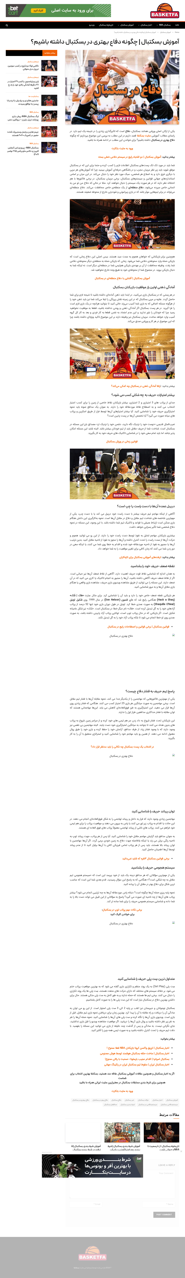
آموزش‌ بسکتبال (172, 1100)
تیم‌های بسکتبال (33, 62)
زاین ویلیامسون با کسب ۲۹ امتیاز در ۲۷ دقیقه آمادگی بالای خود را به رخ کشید (23, 85)
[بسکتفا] (164, 10)
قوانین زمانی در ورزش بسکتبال (122, 442)
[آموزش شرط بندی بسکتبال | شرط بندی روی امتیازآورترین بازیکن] (122, 1132)
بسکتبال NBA (165, 25)
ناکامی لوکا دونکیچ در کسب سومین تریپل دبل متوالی (23, 68)
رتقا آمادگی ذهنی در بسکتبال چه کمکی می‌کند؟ (135, 386)
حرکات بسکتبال (143, 1100)
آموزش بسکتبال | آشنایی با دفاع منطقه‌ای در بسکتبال (122, 278)
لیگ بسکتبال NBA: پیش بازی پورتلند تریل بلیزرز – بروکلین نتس (23, 118)
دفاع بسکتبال (116, 1100)
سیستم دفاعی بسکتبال (169, 1104)
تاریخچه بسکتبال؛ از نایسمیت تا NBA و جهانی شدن (163, 1148)
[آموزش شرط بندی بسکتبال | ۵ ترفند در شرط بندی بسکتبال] (83, 1132)
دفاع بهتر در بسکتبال (100, 1100)
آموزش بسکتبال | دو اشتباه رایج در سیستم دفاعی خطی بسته (129, 157)
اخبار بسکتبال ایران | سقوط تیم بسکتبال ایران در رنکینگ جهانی (136, 1065)
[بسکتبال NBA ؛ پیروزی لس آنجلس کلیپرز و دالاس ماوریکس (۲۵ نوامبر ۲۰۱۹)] (49, 147)
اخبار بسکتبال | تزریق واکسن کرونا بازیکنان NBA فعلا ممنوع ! (138, 1048)
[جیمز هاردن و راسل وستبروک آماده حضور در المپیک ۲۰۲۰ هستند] (49, 131)
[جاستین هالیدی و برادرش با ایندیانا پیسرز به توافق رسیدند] (49, 100)
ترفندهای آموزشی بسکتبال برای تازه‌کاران (140, 557)
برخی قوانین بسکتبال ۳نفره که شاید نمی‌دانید (145, 859)
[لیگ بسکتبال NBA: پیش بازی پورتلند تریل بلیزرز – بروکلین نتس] (49, 116)
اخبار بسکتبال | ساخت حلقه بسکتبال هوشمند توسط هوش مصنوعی (134, 1053)
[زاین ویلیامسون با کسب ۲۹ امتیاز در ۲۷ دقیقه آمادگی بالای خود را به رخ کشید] (49, 81)
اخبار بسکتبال (146, 25)
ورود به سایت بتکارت (122, 148)
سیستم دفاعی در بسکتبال (147, 1104)
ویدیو (91, 25)
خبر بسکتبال (129, 1100)
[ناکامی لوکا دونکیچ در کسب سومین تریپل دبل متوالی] (49, 65)
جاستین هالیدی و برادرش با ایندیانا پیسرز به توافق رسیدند (23, 102)
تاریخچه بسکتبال (106, 25)
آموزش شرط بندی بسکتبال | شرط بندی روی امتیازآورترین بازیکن (124, 1148)
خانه (177, 25)
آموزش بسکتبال (127, 25)
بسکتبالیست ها (33, 96)
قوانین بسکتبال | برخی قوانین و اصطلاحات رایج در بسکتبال (138, 627)
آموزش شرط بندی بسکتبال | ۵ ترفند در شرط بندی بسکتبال (86, 1148)
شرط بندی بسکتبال (128, 1104)
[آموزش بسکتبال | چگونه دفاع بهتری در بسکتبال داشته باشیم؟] (122, 87)
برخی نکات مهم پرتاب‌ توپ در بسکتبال (123, 910)
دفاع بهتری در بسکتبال (80, 1100)
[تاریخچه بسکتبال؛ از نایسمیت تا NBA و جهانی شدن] (161, 1132)
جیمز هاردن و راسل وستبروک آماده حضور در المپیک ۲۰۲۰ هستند (23, 134)
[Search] (7, 25)
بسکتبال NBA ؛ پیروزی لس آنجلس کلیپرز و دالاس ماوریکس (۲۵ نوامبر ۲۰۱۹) (23, 151)
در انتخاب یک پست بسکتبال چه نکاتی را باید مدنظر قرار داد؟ (122, 747)
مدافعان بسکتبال (110, 1104)
